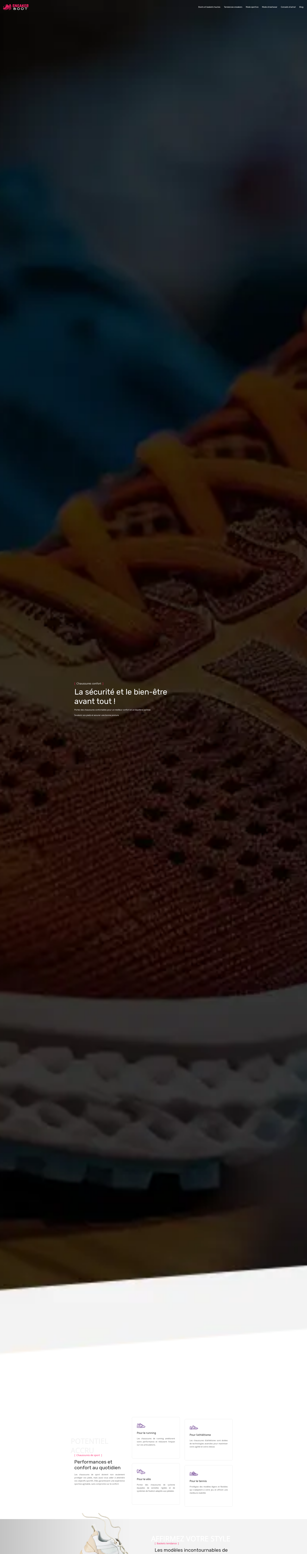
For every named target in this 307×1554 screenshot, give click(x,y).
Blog (301, 7)
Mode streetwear (269, 7)
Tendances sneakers (233, 7)
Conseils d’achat (288, 7)
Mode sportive (252, 7)
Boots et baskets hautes (209, 7)
